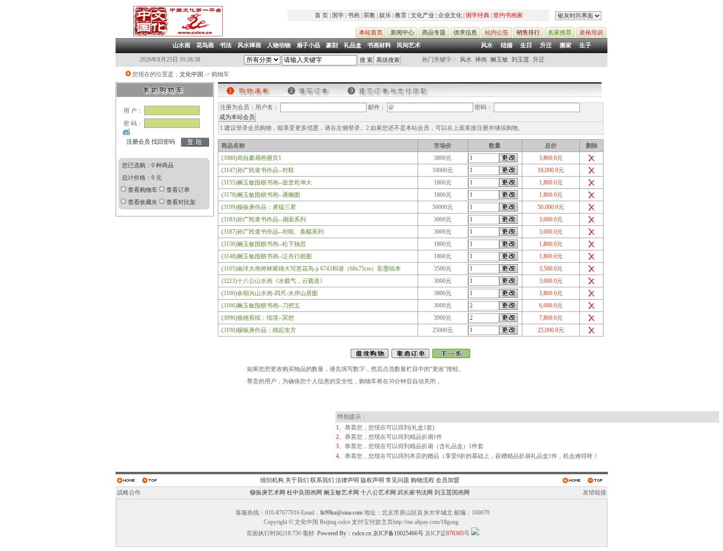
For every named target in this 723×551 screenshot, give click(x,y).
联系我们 (322, 480)
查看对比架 (181, 202)
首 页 (321, 15)
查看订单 (178, 189)
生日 (526, 45)
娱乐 (385, 15)
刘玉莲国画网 (452, 492)
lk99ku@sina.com (341, 512)
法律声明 (347, 480)
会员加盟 (447, 480)
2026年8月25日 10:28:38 (170, 59)
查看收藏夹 (142, 202)
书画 (354, 15)
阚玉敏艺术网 (341, 492)
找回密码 (163, 141)
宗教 (369, 15)
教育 (401, 15)
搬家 (566, 45)
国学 (338, 15)
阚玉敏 (499, 59)
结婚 (506, 45)
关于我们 (297, 480)
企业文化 (450, 15)
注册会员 (138, 141)
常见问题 (397, 480)
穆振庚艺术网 (267, 492)
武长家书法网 (415, 492)
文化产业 (422, 15)
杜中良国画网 (304, 492)
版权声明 (372, 480)
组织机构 (272, 480)
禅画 (481, 59)
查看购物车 (142, 189)
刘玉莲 (520, 59)
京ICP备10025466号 (398, 533)
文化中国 (191, 74)
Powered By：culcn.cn (344, 533)
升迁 (546, 45)
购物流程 (422, 480)
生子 (585, 45)
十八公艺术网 (378, 492)
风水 (487, 45)
